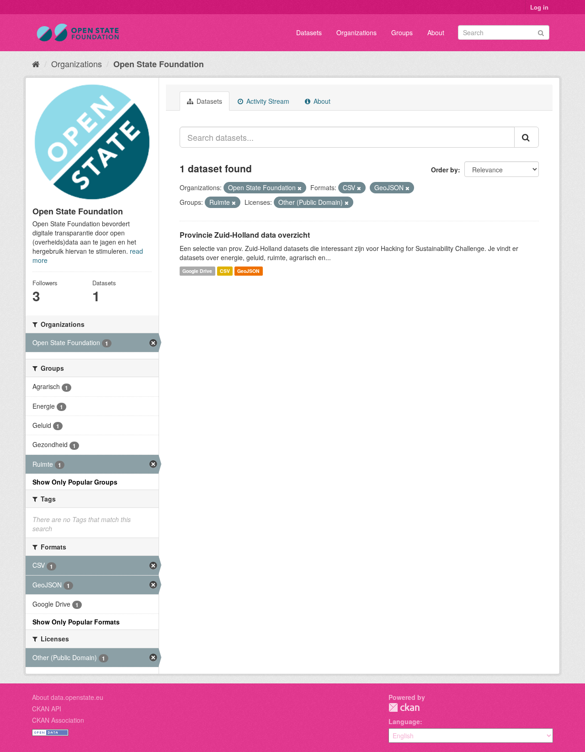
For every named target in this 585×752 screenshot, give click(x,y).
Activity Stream (267, 101)
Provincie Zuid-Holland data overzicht (245, 234)
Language (404, 721)
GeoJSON (248, 270)
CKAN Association (58, 720)
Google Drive (197, 270)
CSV (225, 270)
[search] (526, 137)
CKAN (404, 707)
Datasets (309, 32)
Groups (402, 32)
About (435, 32)
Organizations (356, 32)
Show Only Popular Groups (74, 481)
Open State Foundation (158, 64)
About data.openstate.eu (67, 697)
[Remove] (300, 188)
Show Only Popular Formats (76, 621)
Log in (539, 7)
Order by (444, 169)
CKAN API (46, 708)
